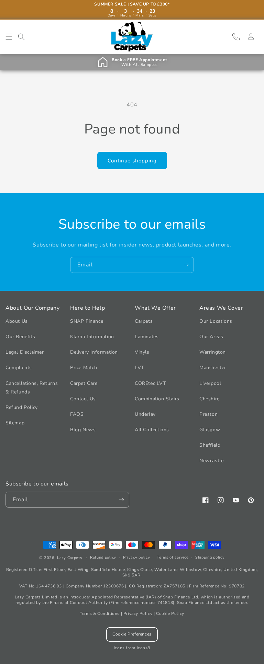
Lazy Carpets (69, 557)
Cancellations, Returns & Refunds (32, 387)
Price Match (83, 367)
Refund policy (103, 557)
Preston (208, 414)
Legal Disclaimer (25, 352)
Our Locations (215, 321)
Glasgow (209, 429)
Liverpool (210, 383)
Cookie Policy (170, 613)
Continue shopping (132, 160)
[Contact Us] (235, 36)
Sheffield (209, 445)
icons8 (144, 648)
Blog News (83, 429)
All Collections (152, 429)
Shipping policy (210, 557)
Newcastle (211, 460)
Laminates (146, 336)
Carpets (144, 321)
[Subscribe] (186, 265)
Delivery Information (94, 352)
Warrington (212, 352)
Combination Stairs (157, 399)
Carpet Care (84, 383)
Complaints (19, 367)
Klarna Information (92, 336)
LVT (139, 367)
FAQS (77, 414)
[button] (8, 36)
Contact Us (83, 399)
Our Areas (211, 336)
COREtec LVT (150, 383)
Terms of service (172, 557)
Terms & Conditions (100, 613)
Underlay (145, 414)
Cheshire (209, 399)
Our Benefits (20, 336)
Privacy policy (136, 557)
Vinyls (142, 352)
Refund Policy (22, 407)
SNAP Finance (86, 321)
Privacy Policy (137, 613)
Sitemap (15, 423)
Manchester (212, 367)
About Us (17, 321)
